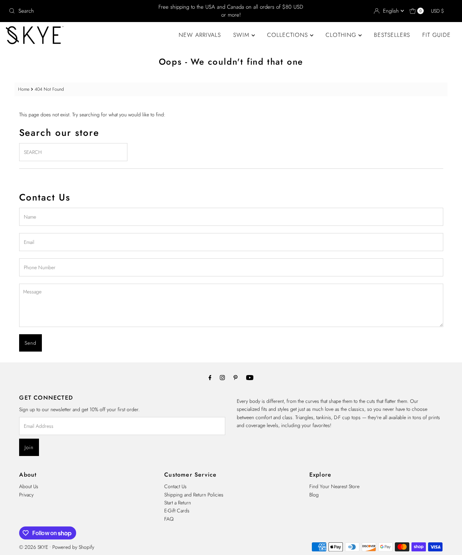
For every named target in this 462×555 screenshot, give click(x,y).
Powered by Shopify (73, 547)
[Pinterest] (235, 377)
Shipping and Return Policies (193, 494)
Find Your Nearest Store (334, 486)
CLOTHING (342, 35)
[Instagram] (222, 377)
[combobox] (79, 11)
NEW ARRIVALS (200, 35)
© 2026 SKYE (33, 547)
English (392, 11)
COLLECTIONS (288, 35)
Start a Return (177, 502)
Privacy (26, 494)
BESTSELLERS (392, 35)
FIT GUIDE (436, 35)
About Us (28, 486)
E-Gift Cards (176, 510)
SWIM (242, 35)
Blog (314, 494)
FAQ (169, 518)
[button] (440, 10)
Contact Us (175, 486)
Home (23, 89)
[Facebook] (210, 377)
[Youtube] (249, 377)
